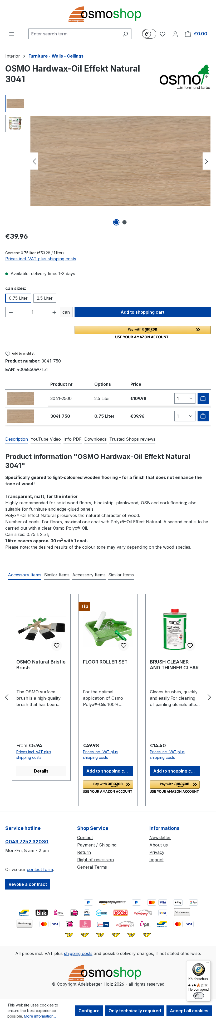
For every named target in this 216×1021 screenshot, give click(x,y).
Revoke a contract (28, 884)
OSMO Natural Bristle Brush (41, 664)
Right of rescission (95, 859)
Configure (89, 1010)
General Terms (92, 867)
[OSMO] (184, 76)
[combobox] (73, 34)
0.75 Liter (18, 298)
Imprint (156, 859)
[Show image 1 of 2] (116, 222)
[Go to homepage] (108, 14)
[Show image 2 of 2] (124, 222)
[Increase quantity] (54, 312)
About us (158, 845)
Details (41, 771)
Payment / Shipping (96, 845)
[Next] (206, 161)
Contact (85, 837)
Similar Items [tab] (57, 574)
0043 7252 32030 (26, 841)
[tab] (16, 439)
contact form (40, 869)
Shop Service (92, 828)
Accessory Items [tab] (24, 574)
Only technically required (135, 1010)
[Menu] (11, 34)
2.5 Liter (45, 298)
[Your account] (175, 34)
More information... (40, 1016)
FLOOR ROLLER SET (105, 662)
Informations (164, 828)
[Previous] (34, 161)
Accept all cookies (189, 1010)
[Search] (125, 34)
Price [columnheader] (135, 384)
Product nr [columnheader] (61, 384)
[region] (108, 161)
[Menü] (207, 963)
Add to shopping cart (142, 312)
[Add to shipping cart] (203, 398)
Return (84, 852)
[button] (143, 332)
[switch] (198, 995)
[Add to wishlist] (56, 645)
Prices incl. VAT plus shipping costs (40, 258)
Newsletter (160, 837)
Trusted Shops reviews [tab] (132, 439)
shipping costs (78, 953)
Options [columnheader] (102, 384)
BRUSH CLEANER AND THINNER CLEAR (174, 664)
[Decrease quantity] (10, 312)
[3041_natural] (120, 161)
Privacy (156, 852)
